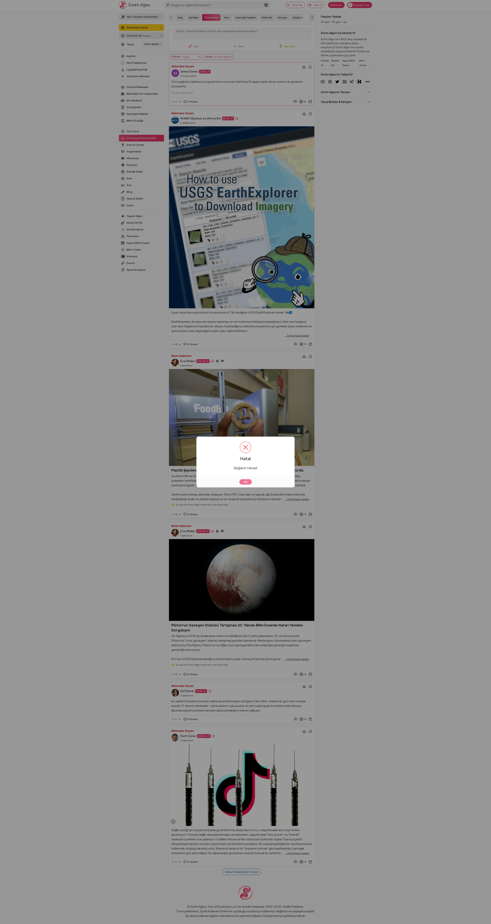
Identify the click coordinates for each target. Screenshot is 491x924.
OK (246, 482)
